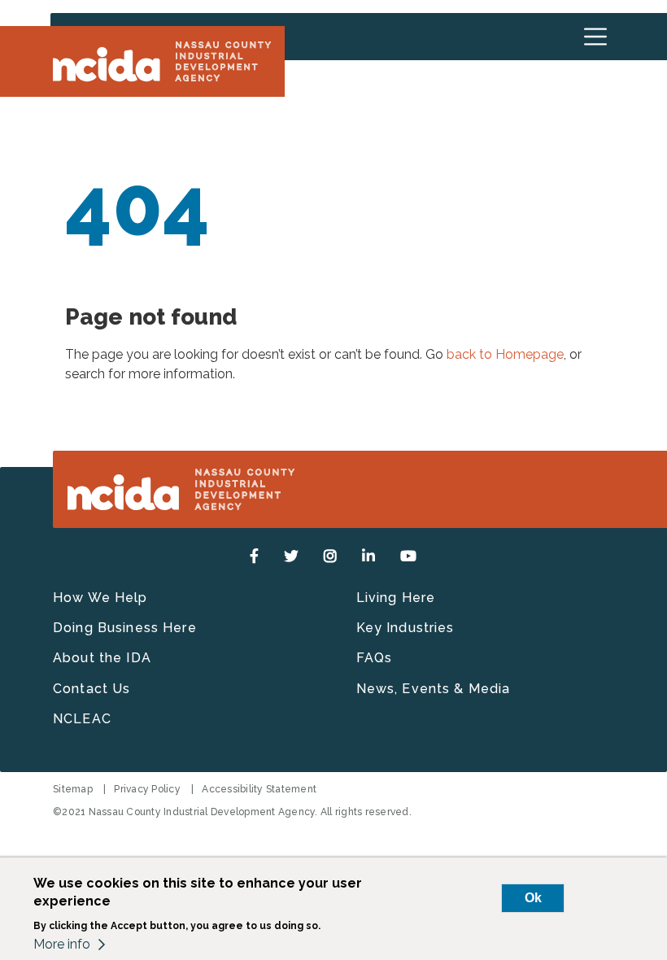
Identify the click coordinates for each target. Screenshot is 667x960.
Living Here (396, 597)
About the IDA (102, 657)
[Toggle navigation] (595, 36)
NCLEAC (82, 719)
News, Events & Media (433, 688)
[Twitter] (291, 556)
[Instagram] (331, 556)
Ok (533, 898)
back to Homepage (505, 354)
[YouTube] (408, 556)
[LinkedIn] (369, 556)
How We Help (100, 597)
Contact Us (91, 688)
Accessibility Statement (259, 789)
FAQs (374, 657)
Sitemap (73, 789)
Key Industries (405, 627)
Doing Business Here (125, 627)
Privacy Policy (147, 789)
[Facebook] (254, 556)
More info (61, 944)
